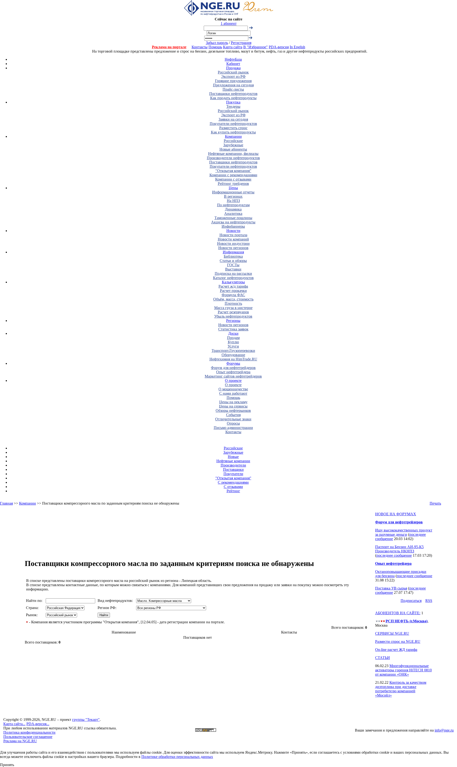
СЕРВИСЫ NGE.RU (392, 633)
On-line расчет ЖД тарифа (396, 650)
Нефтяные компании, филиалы (233, 154)
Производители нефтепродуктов (233, 158)
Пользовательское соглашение (27, 737)
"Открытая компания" (233, 171)
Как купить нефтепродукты (233, 132)
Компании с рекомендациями (233, 175)
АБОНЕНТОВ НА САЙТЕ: (397, 613)
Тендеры (233, 106)
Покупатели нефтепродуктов (233, 124)
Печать (435, 503)
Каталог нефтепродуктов (233, 278)
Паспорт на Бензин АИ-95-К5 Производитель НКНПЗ (399, 549)
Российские (233, 141)
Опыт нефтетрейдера (233, 372)
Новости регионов (233, 248)
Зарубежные (233, 145)
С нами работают (233, 393)
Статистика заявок (233, 329)
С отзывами (233, 487)
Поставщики (233, 469)
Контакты (200, 47)
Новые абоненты (233, 149)
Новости (233, 231)
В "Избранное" (255, 47)
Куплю (233, 342)
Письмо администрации (233, 428)
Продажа (233, 68)
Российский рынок (233, 72)
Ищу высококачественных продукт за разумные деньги (403, 532)
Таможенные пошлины (233, 218)
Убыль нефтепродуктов (233, 316)
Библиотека (233, 256)
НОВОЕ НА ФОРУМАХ (395, 514)
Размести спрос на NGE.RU (397, 641)
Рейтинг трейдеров (233, 184)
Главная (6, 503)
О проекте (233, 381)
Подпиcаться (411, 601)
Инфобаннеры (233, 226)
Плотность (233, 303)
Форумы (233, 363)
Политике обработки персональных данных (177, 757)
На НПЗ (233, 201)
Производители (233, 465)
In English (297, 47)
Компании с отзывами (233, 179)
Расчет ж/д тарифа (233, 286)
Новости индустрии (233, 243)
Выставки (233, 269)
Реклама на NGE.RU (20, 741)
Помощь (215, 47)
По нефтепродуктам (233, 205)
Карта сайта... (14, 724)
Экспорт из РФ (233, 76)
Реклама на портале (169, 47)
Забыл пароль (217, 43)
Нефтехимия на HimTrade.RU (233, 359)
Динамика (233, 209)
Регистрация (241, 43)
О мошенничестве (233, 389)
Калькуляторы (233, 282)
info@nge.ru (444, 730)
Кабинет (233, 64)
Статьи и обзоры (233, 261)
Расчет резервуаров (233, 312)
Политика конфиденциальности (29, 732)
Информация (233, 252)
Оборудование (233, 355)
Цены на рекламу (233, 402)
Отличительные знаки (233, 419)
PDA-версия (279, 47)
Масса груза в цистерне (233, 308)
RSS (428, 601)
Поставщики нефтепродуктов (233, 94)
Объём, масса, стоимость (233, 299)
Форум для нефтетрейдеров (233, 368)
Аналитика (233, 213)
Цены (233, 188)
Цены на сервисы (233, 406)
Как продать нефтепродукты (233, 98)
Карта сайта (232, 47)
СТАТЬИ (382, 658)
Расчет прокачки (233, 291)
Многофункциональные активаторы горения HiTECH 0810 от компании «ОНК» (403, 670)
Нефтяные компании (233, 461)
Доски (233, 333)
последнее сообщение (394, 555)
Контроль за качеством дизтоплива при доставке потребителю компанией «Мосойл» (400, 688)
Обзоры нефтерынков (233, 410)
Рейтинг (233, 491)
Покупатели (233, 474)
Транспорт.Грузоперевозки (233, 351)
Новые (233, 457)
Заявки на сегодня (233, 119)
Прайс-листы (233, 89)
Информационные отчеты (233, 192)
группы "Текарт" (86, 720)
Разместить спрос (233, 128)
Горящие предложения (233, 81)
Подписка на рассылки (233, 273)
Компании (233, 136)
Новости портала (233, 235)
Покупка (233, 102)
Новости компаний (233, 239)
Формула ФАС (233, 295)
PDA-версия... (37, 724)
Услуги (233, 346)
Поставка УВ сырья (391, 588)
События (233, 415)
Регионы (233, 321)
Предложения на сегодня (233, 85)
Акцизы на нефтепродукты (233, 222)
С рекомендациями (233, 482)
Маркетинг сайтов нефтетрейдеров (233, 376)
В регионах (233, 196)
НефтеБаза (233, 59)
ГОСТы (233, 265)
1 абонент (229, 23)
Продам (233, 338)
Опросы (233, 423)
